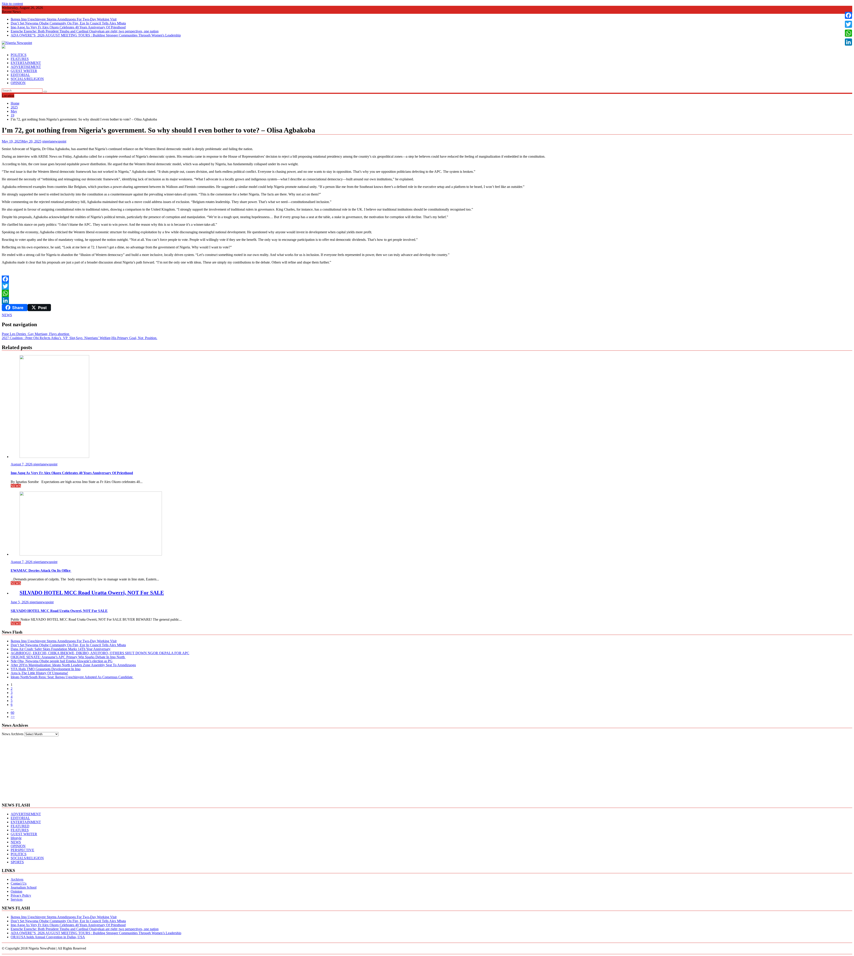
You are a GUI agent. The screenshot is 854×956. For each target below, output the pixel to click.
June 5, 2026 (20, 602)
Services (16, 899)
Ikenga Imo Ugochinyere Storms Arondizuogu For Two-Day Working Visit (64, 19)
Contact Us (18, 883)
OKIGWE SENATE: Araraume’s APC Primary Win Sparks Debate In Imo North (68, 657)
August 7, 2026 (22, 464)
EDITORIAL (20, 75)
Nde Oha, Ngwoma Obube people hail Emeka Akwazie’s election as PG (62, 661)
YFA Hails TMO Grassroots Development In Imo (46, 669)
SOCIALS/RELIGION (27, 79)
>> (13, 717)
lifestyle (16, 838)
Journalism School (23, 887)
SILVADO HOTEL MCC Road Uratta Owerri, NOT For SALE (92, 593)
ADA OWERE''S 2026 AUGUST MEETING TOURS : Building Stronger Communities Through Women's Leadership (96, 35)
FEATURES (20, 59)
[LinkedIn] (427, 300)
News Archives (12, 734)
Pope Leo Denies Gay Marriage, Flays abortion (36, 334)
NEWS (7, 315)
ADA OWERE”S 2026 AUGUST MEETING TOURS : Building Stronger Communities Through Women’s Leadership (96, 933)
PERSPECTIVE (22, 850)
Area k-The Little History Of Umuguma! (39, 673)
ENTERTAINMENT (26, 63)
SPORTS (17, 862)
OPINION (18, 83)
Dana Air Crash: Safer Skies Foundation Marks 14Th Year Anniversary (61, 649)
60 (12, 712)
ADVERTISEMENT (26, 67)
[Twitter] (427, 286)
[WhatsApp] (427, 293)
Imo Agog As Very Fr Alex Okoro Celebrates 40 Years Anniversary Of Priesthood (68, 27)
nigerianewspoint (54, 141)
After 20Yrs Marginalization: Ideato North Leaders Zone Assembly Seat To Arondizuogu (73, 665)
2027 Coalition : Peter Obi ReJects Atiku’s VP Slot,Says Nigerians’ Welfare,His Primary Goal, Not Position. (79, 338)
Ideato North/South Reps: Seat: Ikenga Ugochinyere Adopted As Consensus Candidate (72, 677)
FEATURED (20, 826)
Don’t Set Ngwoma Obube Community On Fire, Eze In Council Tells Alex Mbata (68, 23)
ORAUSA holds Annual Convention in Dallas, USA (48, 937)
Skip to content (12, 4)
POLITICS (18, 55)
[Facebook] (427, 279)
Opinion (16, 891)
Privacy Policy (21, 895)
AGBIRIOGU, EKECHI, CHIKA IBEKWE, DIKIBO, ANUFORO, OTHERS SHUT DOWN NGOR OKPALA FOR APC (100, 653)
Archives (17, 879)
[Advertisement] (427, 767)
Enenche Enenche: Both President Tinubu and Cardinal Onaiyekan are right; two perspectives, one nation (85, 31)
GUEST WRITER (24, 71)
